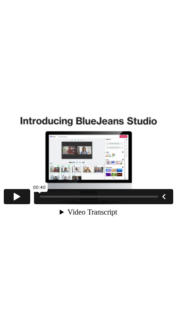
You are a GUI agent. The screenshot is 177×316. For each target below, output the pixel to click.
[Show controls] (163, 196)
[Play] (17, 196)
